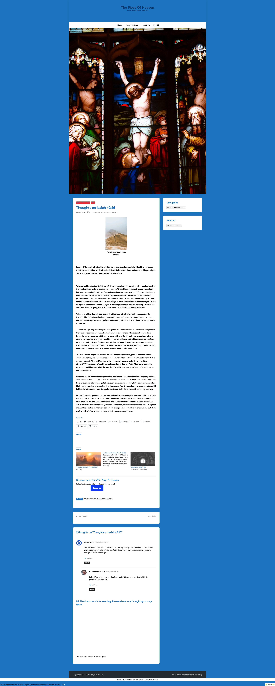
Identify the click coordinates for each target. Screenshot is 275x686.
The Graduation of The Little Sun (87, 467)
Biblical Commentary (83, 203)
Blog (93, 203)
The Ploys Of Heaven (137, 7)
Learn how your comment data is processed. (123, 657)
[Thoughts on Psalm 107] (143, 459)
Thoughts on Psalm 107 (138, 467)
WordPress (186, 675)
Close (63, 685)
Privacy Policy (138, 679)
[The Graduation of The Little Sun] (88, 459)
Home (119, 25)
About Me (146, 25)
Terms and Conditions (124, 679)
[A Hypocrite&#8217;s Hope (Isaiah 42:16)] (116, 459)
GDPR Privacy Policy (151, 679)
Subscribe (97, 488)
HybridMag (197, 675)
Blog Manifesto (132, 25)
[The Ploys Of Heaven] (137, 111)
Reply (87, 562)
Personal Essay (112, 212)
